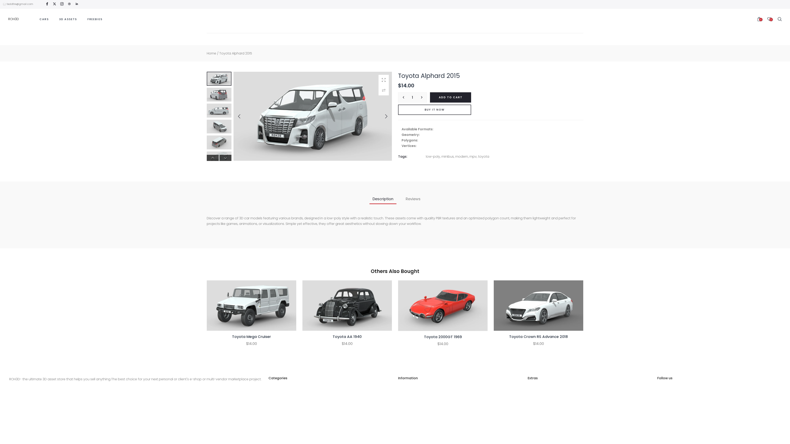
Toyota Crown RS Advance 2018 (538, 336)
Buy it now (435, 110)
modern (461, 156)
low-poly (433, 156)
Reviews (413, 198)
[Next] (383, 116)
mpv (473, 156)
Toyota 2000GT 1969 (443, 336)
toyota (483, 156)
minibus (447, 156)
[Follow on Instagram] (62, 4)
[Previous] (242, 116)
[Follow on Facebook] (47, 4)
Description (383, 198)
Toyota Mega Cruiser (251, 336)
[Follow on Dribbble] (69, 4)
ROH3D (13, 19)
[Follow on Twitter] (54, 4)
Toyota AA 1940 (347, 336)
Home (211, 53)
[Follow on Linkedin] (76, 4)
